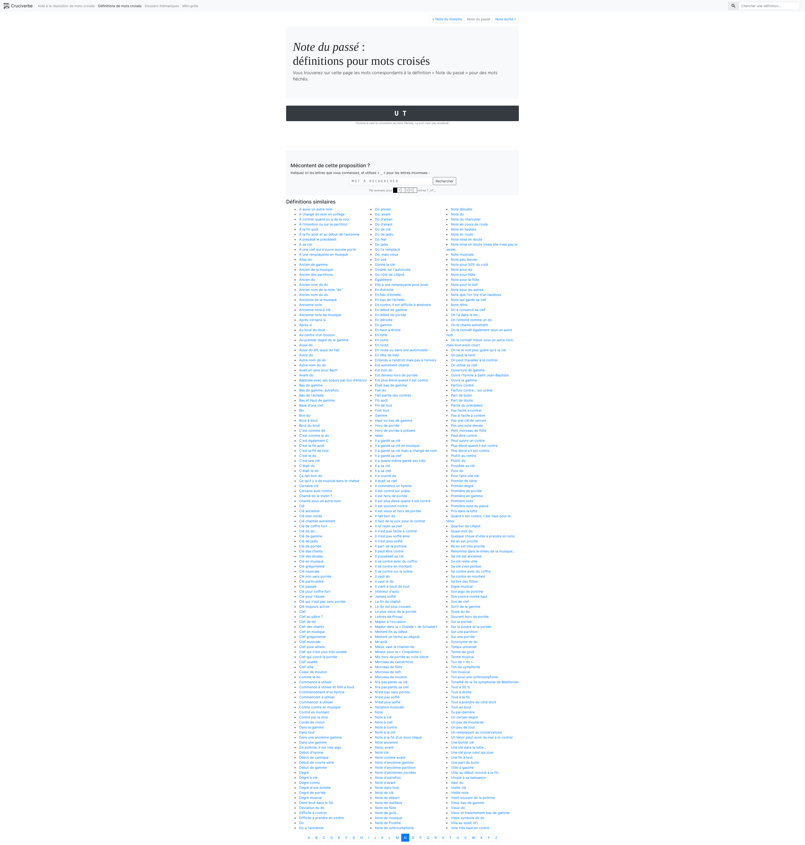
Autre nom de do (312, 360)
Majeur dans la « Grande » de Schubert (406, 627)
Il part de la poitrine (390, 546)
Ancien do (307, 279)
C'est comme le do (314, 435)
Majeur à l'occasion (390, 621)
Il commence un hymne (393, 486)
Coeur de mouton (313, 672)
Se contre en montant (468, 576)
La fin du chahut (388, 601)
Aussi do (306, 345)
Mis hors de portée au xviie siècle (401, 657)
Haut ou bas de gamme (393, 420)
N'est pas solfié (387, 697)
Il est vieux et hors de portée (398, 511)
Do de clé (382, 229)
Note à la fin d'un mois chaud (398, 737)
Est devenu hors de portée (396, 375)
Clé (301, 506)
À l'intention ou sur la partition (323, 224)
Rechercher (444, 181)
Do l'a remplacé (387, 249)
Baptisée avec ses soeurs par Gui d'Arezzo (333, 380)
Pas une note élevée (467, 425)
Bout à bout (308, 420)
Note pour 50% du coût (469, 264)
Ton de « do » (462, 662)
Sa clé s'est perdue (466, 566)
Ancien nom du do (313, 295)
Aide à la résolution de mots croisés (66, 6)
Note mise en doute (466, 239)
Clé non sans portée (315, 576)
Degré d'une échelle (315, 787)
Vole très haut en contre (470, 828)
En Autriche (384, 290)
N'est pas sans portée (392, 692)
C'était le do (309, 471)
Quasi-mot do (462, 531)
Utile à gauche (462, 767)
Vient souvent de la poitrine (473, 798)
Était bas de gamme (391, 385)
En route (381, 345)
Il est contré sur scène (392, 491)
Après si (305, 325)
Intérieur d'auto (387, 591)
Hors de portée (387, 425)
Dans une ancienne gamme (320, 737)
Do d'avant (383, 224)
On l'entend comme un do (471, 320)
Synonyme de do (464, 642)
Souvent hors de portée (470, 616)
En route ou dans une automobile (401, 350)
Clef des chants (311, 627)
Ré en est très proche (468, 546)
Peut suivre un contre (468, 440)
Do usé (380, 259)
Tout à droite (461, 692)
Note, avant (384, 747)
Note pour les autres (467, 290)
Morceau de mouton (391, 677)
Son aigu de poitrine (467, 591)
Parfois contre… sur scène (471, 390)
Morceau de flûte (388, 667)
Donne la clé (385, 264)
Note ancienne (386, 742)
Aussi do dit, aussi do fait (319, 350)
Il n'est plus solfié (388, 541)
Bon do (304, 415)
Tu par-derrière (463, 712)
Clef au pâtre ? (311, 616)
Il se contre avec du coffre (396, 561)
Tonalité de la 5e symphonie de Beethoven (484, 682)
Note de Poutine (388, 823)
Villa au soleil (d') (464, 823)
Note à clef (384, 722)
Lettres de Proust (388, 616)
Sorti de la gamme (465, 606)
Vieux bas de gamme (467, 803)
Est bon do (383, 370)
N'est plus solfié (387, 702)
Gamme (381, 415)
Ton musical (460, 672)
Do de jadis (384, 234)
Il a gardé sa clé (387, 440)
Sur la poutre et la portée (471, 627)
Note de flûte (385, 808)
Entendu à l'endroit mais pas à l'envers (405, 360)
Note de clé (384, 793)
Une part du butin (465, 762)
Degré (304, 772)
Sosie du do (460, 611)
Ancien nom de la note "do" (321, 290)
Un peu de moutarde (467, 722)
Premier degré (462, 486)
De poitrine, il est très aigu (320, 747)
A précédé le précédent (317, 239)
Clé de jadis (308, 541)
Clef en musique (312, 632)
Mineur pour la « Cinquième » (398, 652)
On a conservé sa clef (468, 310)
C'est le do (307, 456)
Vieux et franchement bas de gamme (480, 813)
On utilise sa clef (464, 365)
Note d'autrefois (388, 777)
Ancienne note (310, 305)
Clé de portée (310, 546)
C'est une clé (309, 461)
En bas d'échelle (388, 295)
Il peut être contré (389, 551)
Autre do (306, 355)
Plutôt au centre (463, 456)
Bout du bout (309, 425)
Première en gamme (467, 496)
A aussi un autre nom (315, 209)
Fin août (381, 400)
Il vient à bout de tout (392, 586)
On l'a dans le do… (465, 315)
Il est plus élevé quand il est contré (402, 501)
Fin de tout (383, 405)
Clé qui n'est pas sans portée (322, 601)
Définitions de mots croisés (120, 6)
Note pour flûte (463, 274)
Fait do (380, 390)
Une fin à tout (462, 757)
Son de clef (460, 601)
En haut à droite (387, 330)
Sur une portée (463, 637)
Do (301, 823)
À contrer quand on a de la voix (324, 219)
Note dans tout (387, 787)
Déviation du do (312, 808)
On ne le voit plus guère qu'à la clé (478, 350)
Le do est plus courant (393, 606)
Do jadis (381, 244)
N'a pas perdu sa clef (392, 687)
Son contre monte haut (469, 596)
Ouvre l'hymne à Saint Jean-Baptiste (480, 375)
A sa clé (305, 244)
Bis (301, 410)
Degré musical (310, 798)
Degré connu (309, 782)
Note (379, 712)
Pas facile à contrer (466, 410)
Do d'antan (383, 219)
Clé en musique (311, 561)
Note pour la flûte (465, 279)
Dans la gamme (311, 727)
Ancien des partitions (316, 274)
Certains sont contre (315, 491)
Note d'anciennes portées (395, 772)
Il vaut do (382, 576)
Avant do (306, 375)
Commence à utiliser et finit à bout (326, 687)
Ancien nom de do (313, 285)
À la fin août (308, 229)
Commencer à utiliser (316, 702)
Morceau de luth (388, 672)
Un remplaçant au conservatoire (476, 732)
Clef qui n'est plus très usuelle (323, 652)
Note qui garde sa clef (468, 300)
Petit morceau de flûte (468, 430)
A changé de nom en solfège (322, 214)
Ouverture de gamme (468, 370)
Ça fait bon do (310, 476)
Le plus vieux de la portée (395, 611)
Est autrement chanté (392, 365)
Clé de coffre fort (313, 526)
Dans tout (307, 732)
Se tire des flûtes (464, 581)
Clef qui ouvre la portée (318, 657)
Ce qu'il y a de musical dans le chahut (329, 481)
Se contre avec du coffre (471, 571)
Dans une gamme (313, 742)
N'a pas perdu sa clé (391, 682)
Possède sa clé (463, 466)
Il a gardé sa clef (388, 456)
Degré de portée (312, 793)
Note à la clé (385, 732)
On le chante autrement (469, 325)
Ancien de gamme (313, 264)
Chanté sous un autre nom (320, 501)
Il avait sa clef (386, 481)
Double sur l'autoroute (392, 269)
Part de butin (461, 395)
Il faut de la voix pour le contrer (400, 521)
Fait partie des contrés (393, 395)
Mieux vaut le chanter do (394, 647)
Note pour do (461, 269)
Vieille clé (458, 787)
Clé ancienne (309, 511)
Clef (302, 611)
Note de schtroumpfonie (394, 828)
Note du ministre (447, 19)
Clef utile (306, 667)
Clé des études (311, 556)
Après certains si (312, 320)
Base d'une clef (311, 405)
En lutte (381, 335)
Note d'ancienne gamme (394, 762)
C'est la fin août (311, 445)
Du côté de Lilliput (389, 274)
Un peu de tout (463, 727)
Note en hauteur (464, 229)
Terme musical (462, 657)
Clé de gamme (310, 536)
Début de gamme (313, 767)
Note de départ (387, 798)
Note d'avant (385, 782)
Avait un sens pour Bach (318, 370)
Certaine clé (308, 486)
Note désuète (461, 209)
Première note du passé (469, 506)
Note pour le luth (464, 285)
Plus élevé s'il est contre (470, 450)
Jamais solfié (385, 596)
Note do (457, 214)
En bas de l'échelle (390, 300)
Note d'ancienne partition (395, 767)
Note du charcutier (466, 219)
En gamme (383, 325)
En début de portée (390, 315)
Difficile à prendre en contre (321, 818)
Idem (379, 435)
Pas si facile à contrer (468, 415)
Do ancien (383, 209)
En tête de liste (387, 355)
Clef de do (307, 621)
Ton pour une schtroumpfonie (474, 677)
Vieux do (458, 808)
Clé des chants (311, 551)
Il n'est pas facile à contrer (396, 531)
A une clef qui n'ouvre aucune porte (327, 249)
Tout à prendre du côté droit (473, 702)
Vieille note (460, 793)
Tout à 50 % (460, 687)
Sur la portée (461, 621)
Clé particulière (311, 581)
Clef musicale (310, 642)
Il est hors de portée (391, 496)
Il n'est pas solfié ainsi (392, 536)
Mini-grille (190, 6)
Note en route (462, 234)
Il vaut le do (384, 581)
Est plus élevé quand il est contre (401, 380)
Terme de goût (462, 652)
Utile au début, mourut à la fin (474, 772)
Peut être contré (464, 435)
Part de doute (462, 400)
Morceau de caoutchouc (394, 662)
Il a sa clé (382, 466)
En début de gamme (391, 310)
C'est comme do (312, 430)
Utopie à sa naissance (468, 777)
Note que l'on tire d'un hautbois (476, 295)
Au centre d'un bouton (317, 335)
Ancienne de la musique (318, 300)
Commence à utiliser (315, 682)
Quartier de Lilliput (465, 526)
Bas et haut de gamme (317, 400)
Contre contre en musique (319, 707)
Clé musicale (309, 571)
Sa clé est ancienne (466, 556)
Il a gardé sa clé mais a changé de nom (406, 450)
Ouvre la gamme (464, 380)
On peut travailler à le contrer (474, 360)
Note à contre (386, 727)
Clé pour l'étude (312, 596)
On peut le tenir (463, 355)
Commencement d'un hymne (321, 692)
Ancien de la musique (316, 269)
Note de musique (388, 818)
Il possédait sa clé (389, 556)
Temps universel (464, 647)
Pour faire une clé (465, 476)
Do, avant (382, 214)
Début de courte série (316, 762)
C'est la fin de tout (314, 450)
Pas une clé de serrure (468, 420)
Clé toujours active (314, 606)
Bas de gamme (311, 385)
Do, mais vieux (386, 254)
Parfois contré (462, 385)
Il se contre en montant (393, 566)
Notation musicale (389, 707)
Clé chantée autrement (317, 521)
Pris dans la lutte (464, 511)
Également (383, 279)
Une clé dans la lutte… (468, 747)
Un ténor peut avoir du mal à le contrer (482, 737)
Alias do (305, 259)
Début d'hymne (311, 752)
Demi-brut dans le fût (316, 803)
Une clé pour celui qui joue (472, 752)
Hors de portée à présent (395, 430)
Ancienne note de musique (320, 315)
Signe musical (462, 586)
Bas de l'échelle (311, 395)
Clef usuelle (308, 662)
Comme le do (310, 677)
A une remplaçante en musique (323, 254)
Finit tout (382, 410)
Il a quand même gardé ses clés (400, 461)
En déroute (383, 320)
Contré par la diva (313, 717)
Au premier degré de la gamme (323, 340)
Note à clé (383, 717)
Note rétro (459, 305)
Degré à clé (308, 777)
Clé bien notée (310, 516)
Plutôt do (458, 461)
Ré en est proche (464, 541)
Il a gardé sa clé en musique (397, 445)
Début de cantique (313, 757)
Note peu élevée (464, 259)
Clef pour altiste (312, 647)
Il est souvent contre (391, 506)
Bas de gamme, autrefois (319, 390)
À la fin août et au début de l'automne (329, 234)
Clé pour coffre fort (315, 591)
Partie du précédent (467, 405)
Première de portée (466, 491)
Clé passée (308, 586)
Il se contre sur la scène (394, 571)
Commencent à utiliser (317, 697)
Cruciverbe (21, 5)
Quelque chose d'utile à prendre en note (482, 536)
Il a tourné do (385, 476)
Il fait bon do (385, 516)
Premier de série (464, 481)
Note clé (381, 752)
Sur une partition (464, 632)
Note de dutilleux (388, 803)
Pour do (457, 471)
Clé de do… (308, 531)
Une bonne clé (462, 742)
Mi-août (381, 642)
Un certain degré (464, 717)
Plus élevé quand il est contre (474, 445)
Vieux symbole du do (467, 818)
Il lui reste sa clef (388, 526)
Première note (462, 501)
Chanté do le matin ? (315, 496)
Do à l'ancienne (311, 828)
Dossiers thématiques (162, 6)
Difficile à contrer (313, 813)
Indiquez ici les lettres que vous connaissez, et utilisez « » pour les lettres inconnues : (360, 173)
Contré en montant (314, 712)
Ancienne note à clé (314, 310)
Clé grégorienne (312, 566)
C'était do (307, 466)
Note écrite (505, 19)
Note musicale (462, 254)
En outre (381, 340)
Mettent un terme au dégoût (397, 637)
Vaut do (457, 782)
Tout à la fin (460, 697)
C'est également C (313, 440)
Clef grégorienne (312, 637)
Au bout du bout (312, 330)
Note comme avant (390, 757)
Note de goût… (387, 813)
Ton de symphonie (465, 667)
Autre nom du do (312, 365)
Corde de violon (312, 722)
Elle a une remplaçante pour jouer (401, 285)
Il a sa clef (383, 471)
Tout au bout (461, 707)
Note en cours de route (469, 224)
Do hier (381, 239)
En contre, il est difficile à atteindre (403, 305)
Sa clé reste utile (464, 561)
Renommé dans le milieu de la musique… (483, 551)
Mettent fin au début (391, 632)
